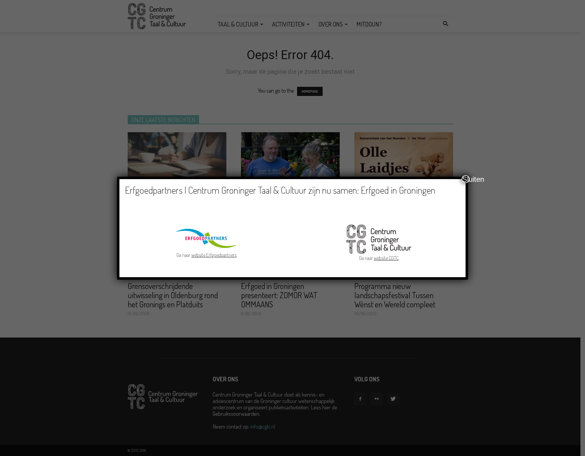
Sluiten (466, 179)
